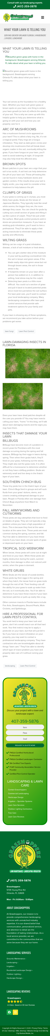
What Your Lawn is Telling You (25, 50)
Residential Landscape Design (19, 970)
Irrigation (10, 966)
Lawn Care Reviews (16, 816)
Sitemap (11, 1031)
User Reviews (28, 1005)
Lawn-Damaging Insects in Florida (24, 343)
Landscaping (12, 962)
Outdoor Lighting (14, 974)
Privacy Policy (37, 1028)
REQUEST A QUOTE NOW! (25, 745)
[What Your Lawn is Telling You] (25, 61)
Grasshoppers (13, 886)
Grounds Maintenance (16, 958)
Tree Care (12, 813)
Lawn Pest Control (26, 331)
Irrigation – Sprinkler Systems (20, 801)
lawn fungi (9, 331)
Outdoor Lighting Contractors (20, 809)
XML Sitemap (21, 1031)
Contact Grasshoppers (17, 789)
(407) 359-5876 (26, 6)
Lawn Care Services (16, 805)
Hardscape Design (15, 797)
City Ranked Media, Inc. (25, 1033)
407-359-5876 (25, 721)
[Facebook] (9, 1012)
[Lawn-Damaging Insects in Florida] (26, 364)
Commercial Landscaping (18, 793)
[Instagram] (15, 1012)
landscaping (10, 665)
